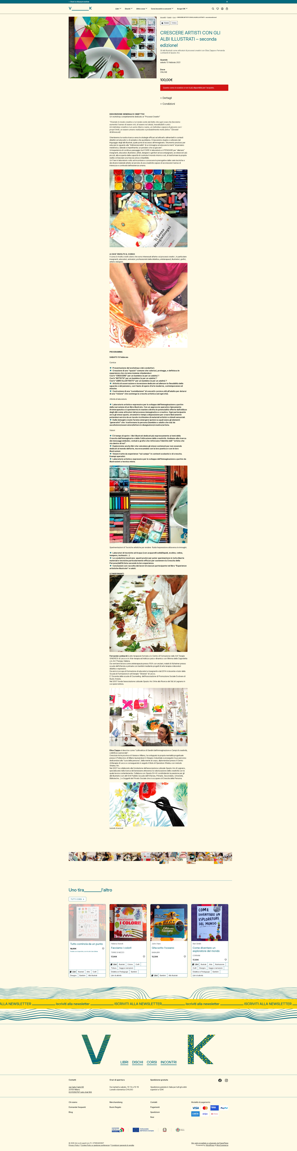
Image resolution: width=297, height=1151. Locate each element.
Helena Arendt (117, 944)
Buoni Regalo (115, 1107)
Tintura (113, 968)
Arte (88, 972)
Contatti (153, 1102)
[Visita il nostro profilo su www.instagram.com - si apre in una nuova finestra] (226, 1080)
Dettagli (167, 97)
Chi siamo (73, 1102)
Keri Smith (197, 944)
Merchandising (116, 1102)
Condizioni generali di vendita (122, 1145)
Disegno (73, 975)
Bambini (82, 975)
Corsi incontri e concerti (161, 9)
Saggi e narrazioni (126, 968)
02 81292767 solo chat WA (80, 1092)
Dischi (127, 9)
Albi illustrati (92, 975)
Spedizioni (155, 1112)
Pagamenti (155, 1107)
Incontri (169, 1062)
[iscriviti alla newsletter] (148, 1004)
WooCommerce (222, 1145)
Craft (94, 972)
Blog (71, 1112)
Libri (117, 9)
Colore (130, 964)
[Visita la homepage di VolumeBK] (80, 8)
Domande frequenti (77, 1107)
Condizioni (169, 103)
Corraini (196, 956)
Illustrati (81, 972)
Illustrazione (219, 964)
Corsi (152, 1062)
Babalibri (156, 952)
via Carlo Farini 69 (76, 1087)
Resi (152, 1117)
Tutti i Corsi (76, 899)
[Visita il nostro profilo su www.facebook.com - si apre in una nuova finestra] (220, 1080)
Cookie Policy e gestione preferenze (95, 1145)
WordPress (210, 1145)
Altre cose (140, 9)
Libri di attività (116, 975)
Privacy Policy (74, 1145)
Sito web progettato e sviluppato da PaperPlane (209, 1143)
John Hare (156, 944)
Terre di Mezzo (117, 952)
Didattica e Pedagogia (119, 972)
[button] (103, 948)
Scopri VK (181, 9)
